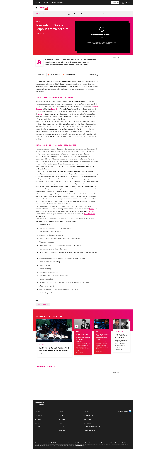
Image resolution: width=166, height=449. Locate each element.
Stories (98, 8)
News (45, 14)
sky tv (61, 415)
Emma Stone (55, 109)
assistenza (115, 442)
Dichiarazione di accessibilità (92, 426)
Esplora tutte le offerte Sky (53, 2)
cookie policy (87, 419)
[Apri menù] (36, 8)
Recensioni (84, 14)
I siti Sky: (37, 411)
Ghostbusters (89, 214)
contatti (121, 442)
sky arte (38, 426)
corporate (86, 434)
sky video (38, 423)
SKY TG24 (106, 8)
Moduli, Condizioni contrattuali (59, 442)
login (128, 2)
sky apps (62, 419)
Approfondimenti (73, 14)
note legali (87, 423)
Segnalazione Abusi (80, 445)
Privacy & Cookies (72, 442)
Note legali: (86, 411)
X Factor (85, 8)
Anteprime (52, 14)
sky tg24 (38, 419)
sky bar (61, 426)
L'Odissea (54, 8)
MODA (92, 8)
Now (60, 423)
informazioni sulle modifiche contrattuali (87, 442)
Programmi (62, 434)
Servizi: (61, 411)
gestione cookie (88, 415)
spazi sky (62, 430)
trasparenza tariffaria (106, 442)
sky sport (38, 415)
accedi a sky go (123, 411)
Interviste (62, 14)
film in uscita (42, 304)
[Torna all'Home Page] (44, 8)
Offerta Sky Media (89, 430)
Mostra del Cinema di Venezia (69, 8)
